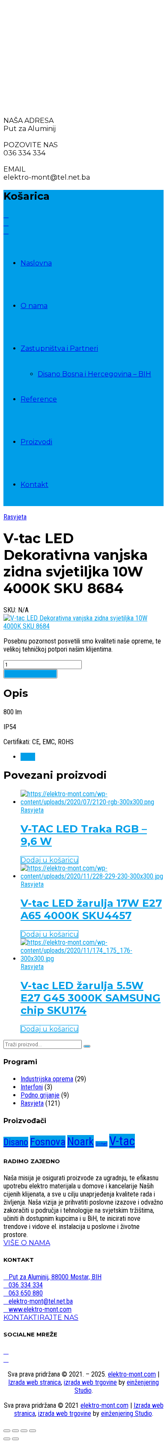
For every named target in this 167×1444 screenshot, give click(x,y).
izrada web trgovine (90, 1382)
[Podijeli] (24, 1430)
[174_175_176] (92, 959)
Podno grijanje (40, 1095)
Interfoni (32, 1087)
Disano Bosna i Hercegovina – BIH (94, 374)
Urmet (101, 1144)
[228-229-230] (92, 876)
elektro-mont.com (132, 1374)
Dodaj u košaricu (30, 673)
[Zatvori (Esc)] (32, 1430)
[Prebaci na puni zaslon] (15, 1430)
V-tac (28, 757)
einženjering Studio (126, 1413)
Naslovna (36, 263)
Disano (15, 1142)
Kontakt (34, 484)
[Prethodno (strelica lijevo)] (6, 1439)
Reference (39, 399)
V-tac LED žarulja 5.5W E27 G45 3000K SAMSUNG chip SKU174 (91, 997)
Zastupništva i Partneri (59, 348)
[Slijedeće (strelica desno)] (15, 1439)
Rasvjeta (15, 517)
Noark (80, 1141)
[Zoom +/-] (6, 1430)
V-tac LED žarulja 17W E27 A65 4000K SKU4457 (91, 909)
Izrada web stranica (34, 1382)
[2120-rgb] (92, 802)
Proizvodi (36, 442)
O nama (34, 306)
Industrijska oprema (47, 1079)
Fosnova (48, 1141)
